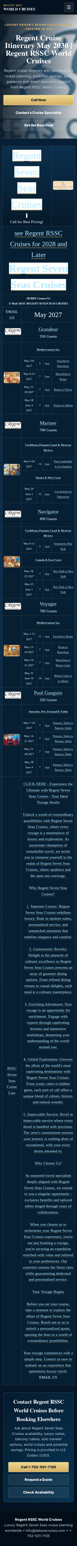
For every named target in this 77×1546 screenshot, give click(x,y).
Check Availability (38, 1492)
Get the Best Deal (38, 125)
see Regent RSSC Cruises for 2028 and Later (38, 244)
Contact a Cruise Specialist (38, 112)
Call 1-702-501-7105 (38, 1467)
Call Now (38, 100)
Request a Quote (38, 1479)
